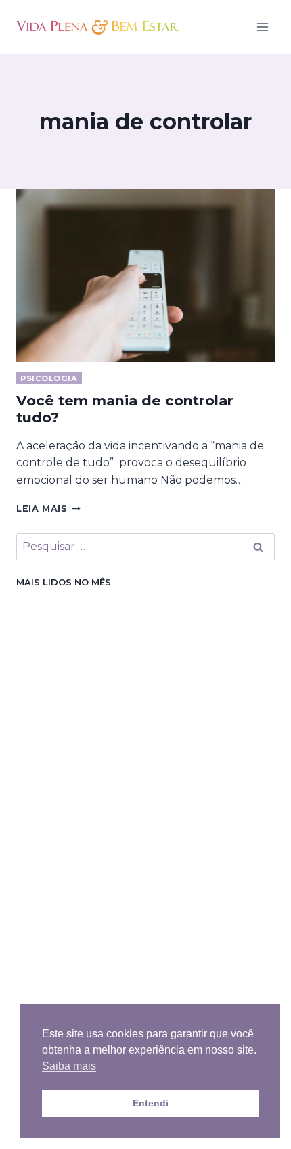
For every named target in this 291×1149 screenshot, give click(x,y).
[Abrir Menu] (262, 26)
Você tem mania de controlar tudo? (124, 409)
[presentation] (145, 275)
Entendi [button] (151, 1103)
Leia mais (48, 508)
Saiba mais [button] (69, 1066)
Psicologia (49, 378)
